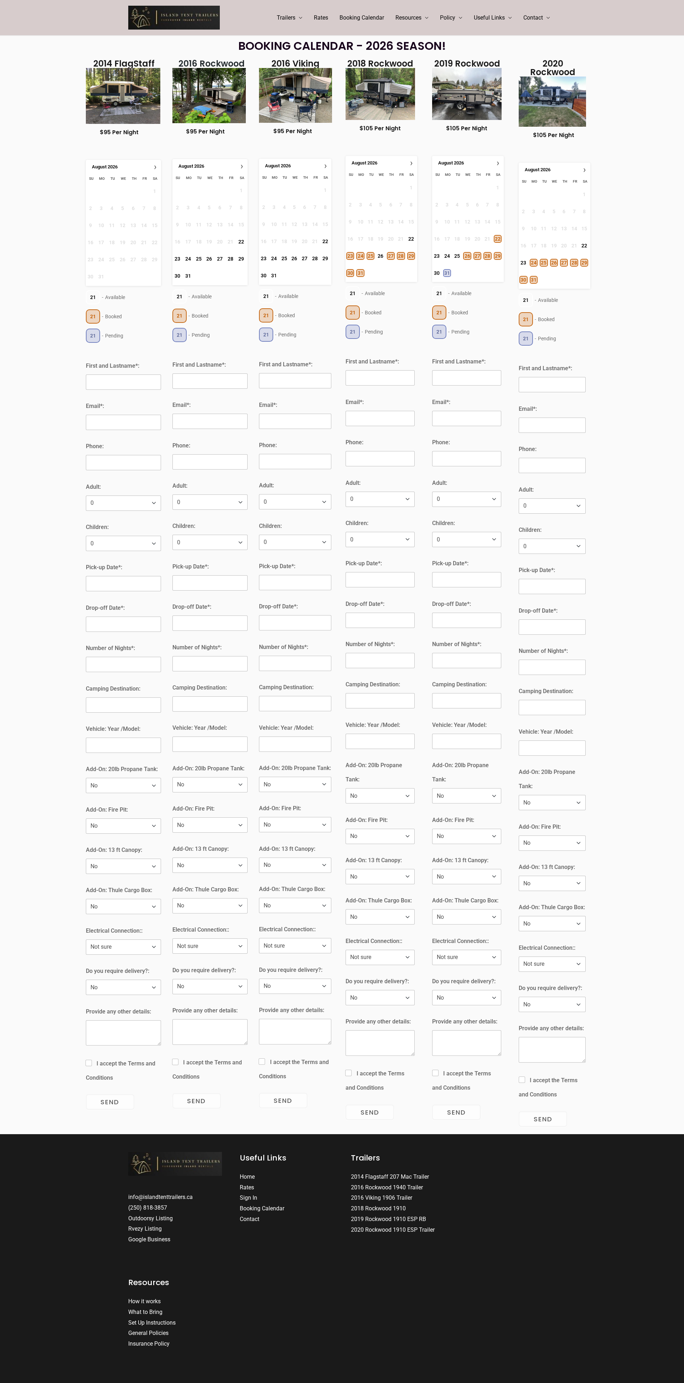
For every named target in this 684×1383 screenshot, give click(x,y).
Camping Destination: (113, 688)
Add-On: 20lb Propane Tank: (122, 769)
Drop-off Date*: (105, 607)
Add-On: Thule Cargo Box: (119, 890)
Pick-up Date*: (104, 567)
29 (241, 259)
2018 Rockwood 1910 (378, 1208)
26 (209, 259)
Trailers (286, 17)
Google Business (149, 1239)
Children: (97, 527)
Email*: (95, 406)
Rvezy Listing (145, 1228)
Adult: (93, 486)
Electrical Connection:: (114, 930)
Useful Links (489, 17)
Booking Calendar (362, 17)
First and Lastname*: (112, 365)
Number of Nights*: (110, 648)
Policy (447, 17)
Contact (533, 17)
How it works (144, 1301)
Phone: (95, 446)
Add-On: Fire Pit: (107, 809)
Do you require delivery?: (117, 971)
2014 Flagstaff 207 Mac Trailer (390, 1176)
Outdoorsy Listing (150, 1218)
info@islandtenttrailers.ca (160, 1197)
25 (199, 259)
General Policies (148, 1333)
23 (177, 259)
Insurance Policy (149, 1343)
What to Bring (145, 1312)
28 (230, 259)
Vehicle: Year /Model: (113, 728)
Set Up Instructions (152, 1322)
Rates (321, 17)
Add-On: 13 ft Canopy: (114, 850)
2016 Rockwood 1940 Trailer (387, 1187)
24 (188, 259)
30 (177, 276)
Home (247, 1176)
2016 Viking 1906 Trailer (381, 1197)
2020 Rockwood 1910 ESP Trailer (393, 1229)
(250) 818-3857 (147, 1207)
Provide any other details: (118, 1011)
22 (241, 242)
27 (220, 259)
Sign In (248, 1197)
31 (188, 276)
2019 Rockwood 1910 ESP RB (388, 1219)
